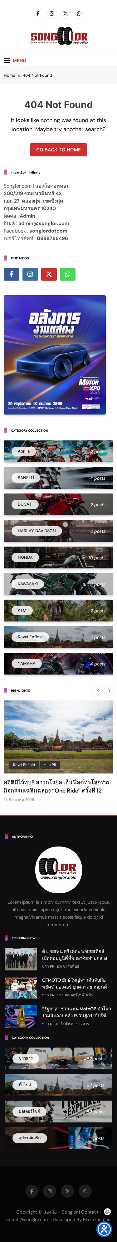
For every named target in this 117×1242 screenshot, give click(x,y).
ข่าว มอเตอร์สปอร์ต (57, 1024)
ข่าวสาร (82, 1024)
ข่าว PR (50, 764)
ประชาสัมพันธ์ (68, 966)
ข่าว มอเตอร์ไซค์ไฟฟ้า (75, 995)
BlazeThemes (96, 1219)
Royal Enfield (24, 764)
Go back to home (58, 150)
